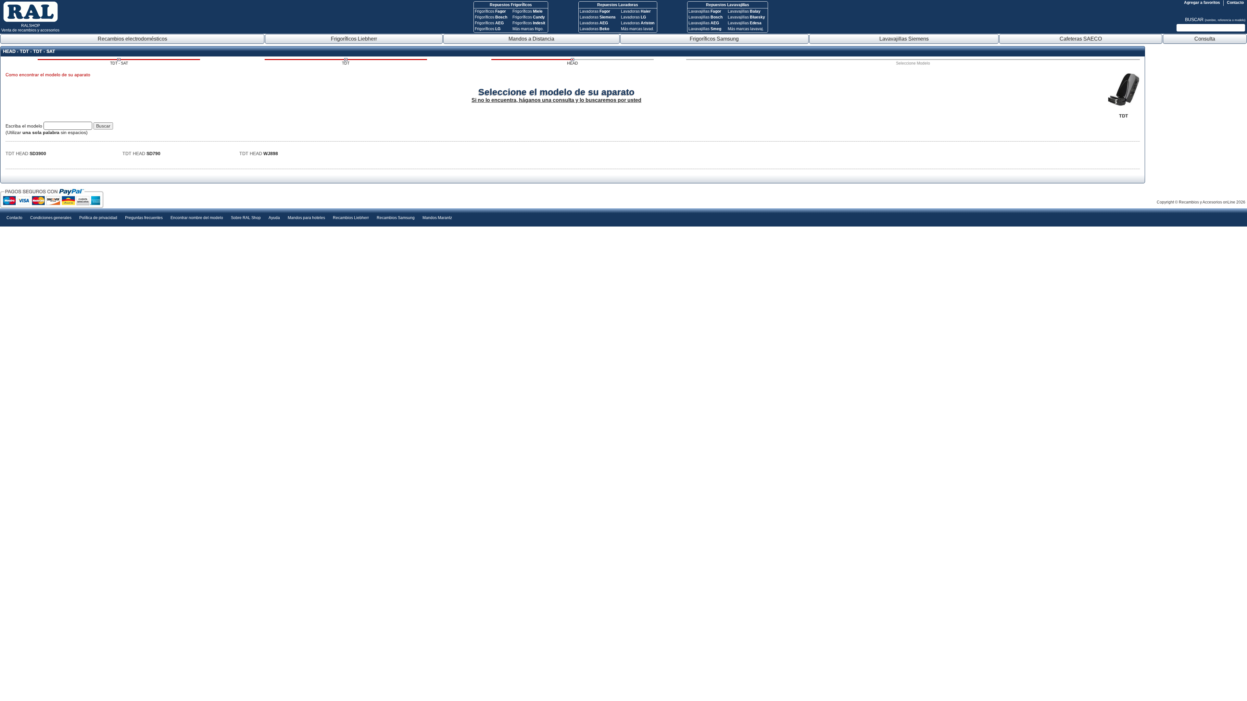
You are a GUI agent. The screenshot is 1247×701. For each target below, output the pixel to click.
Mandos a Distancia (531, 39)
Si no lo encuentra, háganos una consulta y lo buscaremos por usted (556, 100)
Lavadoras (595, 11)
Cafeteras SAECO (1081, 39)
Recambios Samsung (396, 217)
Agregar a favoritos (1202, 2)
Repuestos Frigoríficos (511, 5)
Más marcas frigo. (528, 29)
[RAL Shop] (30, 20)
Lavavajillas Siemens (904, 39)
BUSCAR (1215, 19)
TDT (345, 63)
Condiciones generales (50, 217)
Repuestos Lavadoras (617, 5)
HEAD (572, 63)
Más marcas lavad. (637, 29)
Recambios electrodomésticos (132, 39)
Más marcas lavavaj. (746, 29)
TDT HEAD (26, 153)
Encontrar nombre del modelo (196, 217)
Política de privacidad (98, 217)
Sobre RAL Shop (246, 217)
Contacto (1235, 2)
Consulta (1204, 39)
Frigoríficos (490, 11)
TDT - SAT (119, 63)
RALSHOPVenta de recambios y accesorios (30, 27)
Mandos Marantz (437, 217)
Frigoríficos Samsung (714, 39)
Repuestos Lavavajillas (727, 5)
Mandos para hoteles (306, 217)
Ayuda (274, 217)
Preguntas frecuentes (144, 217)
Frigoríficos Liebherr (354, 39)
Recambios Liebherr (351, 217)
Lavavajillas (704, 11)
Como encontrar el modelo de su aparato (48, 74)
